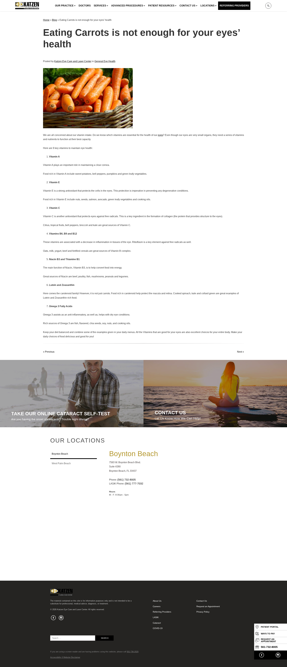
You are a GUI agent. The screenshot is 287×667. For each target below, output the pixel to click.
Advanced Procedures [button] (127, 5)
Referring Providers (234, 5)
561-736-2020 (132, 652)
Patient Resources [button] (161, 5)
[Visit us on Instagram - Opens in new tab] (278, 655)
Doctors (85, 5)
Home (46, 20)
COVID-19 (157, 628)
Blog (54, 20)
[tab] (73, 454)
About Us (157, 601)
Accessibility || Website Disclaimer (65, 657)
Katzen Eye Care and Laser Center (72, 61)
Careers (156, 606)
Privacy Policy (202, 612)
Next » (240, 351)
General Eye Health (104, 61)
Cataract (157, 623)
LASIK (156, 617)
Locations (207, 5)
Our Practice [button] (64, 5)
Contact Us (187, 5)
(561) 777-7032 (134, 483)
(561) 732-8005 (126, 479)
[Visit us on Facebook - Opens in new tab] (261, 655)
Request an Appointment (208, 606)
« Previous (48, 351)
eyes (160, 135)
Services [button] (100, 5)
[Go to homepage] (27, 5)
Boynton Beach (133, 454)
